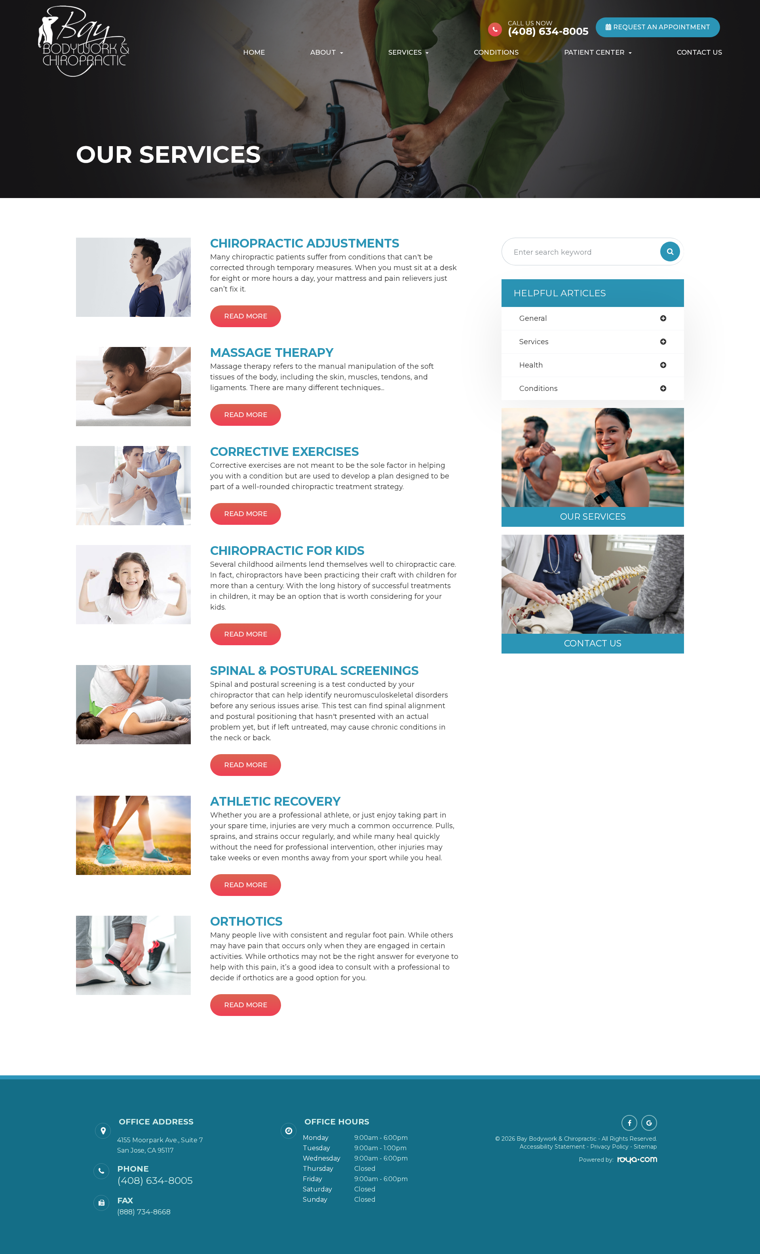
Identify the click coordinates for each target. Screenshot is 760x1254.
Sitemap (645, 1146)
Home (254, 52)
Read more (245, 316)
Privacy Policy (609, 1146)
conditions (538, 388)
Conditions (496, 52)
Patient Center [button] (594, 52)
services (534, 341)
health (531, 365)
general (533, 318)
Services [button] (405, 52)
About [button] (323, 52)
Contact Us (699, 52)
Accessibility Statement (552, 1146)
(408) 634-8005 (548, 27)
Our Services (593, 516)
